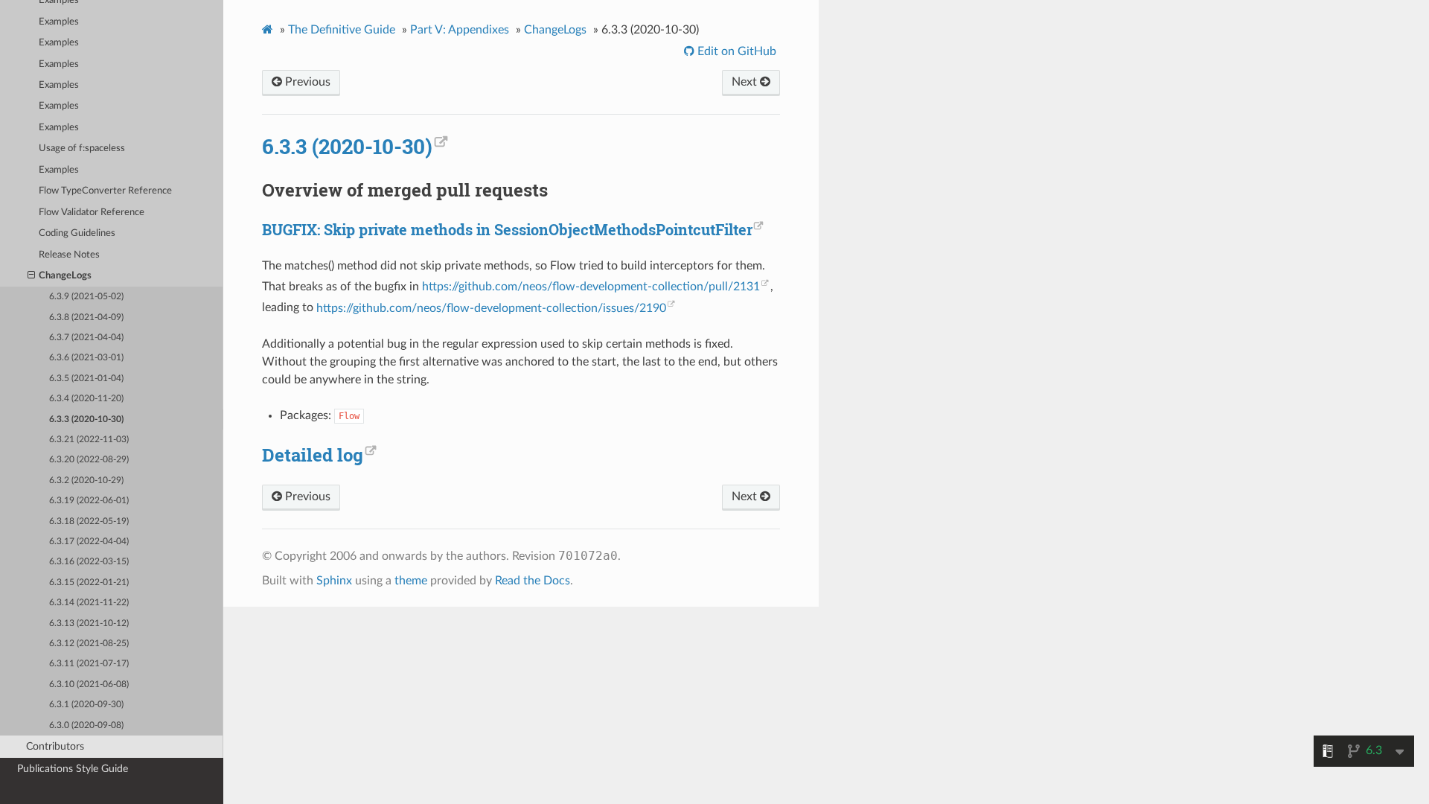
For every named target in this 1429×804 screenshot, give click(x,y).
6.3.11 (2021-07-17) (89, 664)
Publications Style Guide (72, 768)
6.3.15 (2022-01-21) (89, 582)
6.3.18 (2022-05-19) (89, 521)
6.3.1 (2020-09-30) (86, 705)
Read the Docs (532, 581)
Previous (306, 82)
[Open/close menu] (31, 276)
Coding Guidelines (77, 233)
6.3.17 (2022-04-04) (89, 541)
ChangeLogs (65, 276)
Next (746, 82)
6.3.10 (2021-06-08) (89, 684)
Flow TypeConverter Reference (105, 191)
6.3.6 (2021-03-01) (86, 358)
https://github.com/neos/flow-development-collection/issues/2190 (491, 308)
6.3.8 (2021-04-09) (86, 317)
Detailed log (312, 455)
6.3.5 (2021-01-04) (86, 378)
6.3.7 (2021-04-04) (86, 338)
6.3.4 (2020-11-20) (86, 399)
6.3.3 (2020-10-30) (86, 419)
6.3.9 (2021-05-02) (86, 297)
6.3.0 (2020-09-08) (86, 725)
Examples (59, 22)
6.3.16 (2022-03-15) (89, 562)
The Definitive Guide (341, 30)
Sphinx (334, 581)
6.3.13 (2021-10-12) (89, 623)
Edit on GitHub (735, 51)
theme (410, 581)
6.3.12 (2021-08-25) (89, 643)
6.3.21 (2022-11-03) (89, 440)
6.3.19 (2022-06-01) (89, 501)
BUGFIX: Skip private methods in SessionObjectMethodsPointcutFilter (507, 229)
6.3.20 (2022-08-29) (89, 460)
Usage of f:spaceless (82, 148)
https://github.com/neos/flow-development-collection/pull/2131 (591, 287)
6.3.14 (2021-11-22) (89, 603)
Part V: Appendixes (459, 30)
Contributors (55, 746)
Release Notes (69, 255)
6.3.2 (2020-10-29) (86, 480)
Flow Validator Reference (91, 212)
